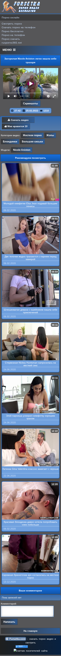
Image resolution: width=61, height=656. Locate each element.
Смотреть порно (12, 23)
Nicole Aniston (21, 149)
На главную (30, 630)
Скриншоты (30, 103)
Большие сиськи (32, 141)
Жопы (50, 135)
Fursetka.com (16, 638)
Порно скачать (11, 39)
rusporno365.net (12, 42)
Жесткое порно (32, 135)
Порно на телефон (13, 35)
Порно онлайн (10, 17)
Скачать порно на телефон (19, 27)
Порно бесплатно (13, 31)
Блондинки (10, 141)
